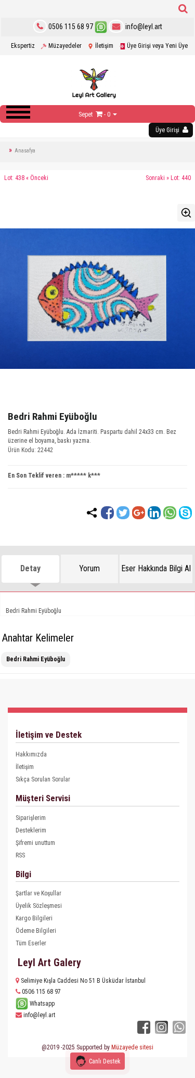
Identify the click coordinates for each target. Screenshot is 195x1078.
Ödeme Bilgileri (36, 930)
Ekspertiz (23, 45)
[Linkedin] (154, 513)
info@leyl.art (143, 26)
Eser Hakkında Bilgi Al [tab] (156, 568)
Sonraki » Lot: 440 (168, 178)
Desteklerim (31, 830)
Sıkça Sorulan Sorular (43, 779)
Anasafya (25, 150)
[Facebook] (107, 513)
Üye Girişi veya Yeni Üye (156, 45)
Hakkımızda (31, 754)
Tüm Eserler (31, 943)
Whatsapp (41, 1003)
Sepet (86, 114)
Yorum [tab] (89, 568)
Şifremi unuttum (35, 842)
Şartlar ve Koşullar (38, 893)
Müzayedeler (64, 45)
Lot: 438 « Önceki (26, 178)
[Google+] (139, 513)
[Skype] (185, 513)
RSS (20, 855)
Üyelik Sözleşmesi (39, 905)
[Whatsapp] (170, 513)
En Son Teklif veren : (36, 475)
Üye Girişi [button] (168, 130)
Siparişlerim (31, 818)
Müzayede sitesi (132, 1047)
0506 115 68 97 (70, 26)
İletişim (103, 45)
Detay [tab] (30, 568)
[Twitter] (123, 513)
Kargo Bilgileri (34, 918)
